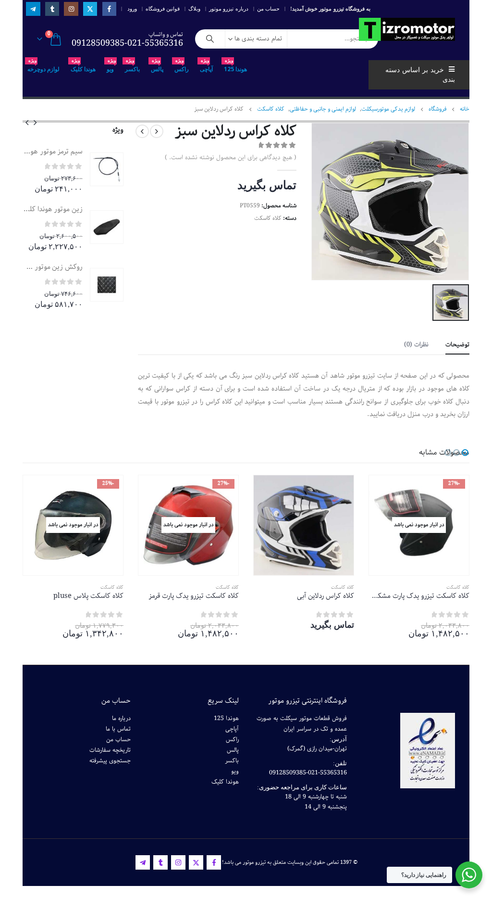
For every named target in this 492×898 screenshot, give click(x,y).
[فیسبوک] (109, 9)
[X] (90, 9)
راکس (181, 66)
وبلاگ (194, 9)
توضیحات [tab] (457, 344)
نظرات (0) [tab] (416, 344)
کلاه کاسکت (268, 218)
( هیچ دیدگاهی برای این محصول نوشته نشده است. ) (230, 157)
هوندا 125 (235, 66)
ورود (132, 9)
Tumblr (160, 862)
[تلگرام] (33, 9)
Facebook (214, 862)
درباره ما (121, 718)
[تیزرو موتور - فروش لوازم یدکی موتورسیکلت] (407, 29)
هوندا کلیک (83, 66)
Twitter (196, 862)
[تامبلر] (52, 9)
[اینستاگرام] (71, 9)
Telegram (142, 862)
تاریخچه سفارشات (110, 750)
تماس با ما (118, 729)
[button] (35, 122)
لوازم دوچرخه (43, 66)
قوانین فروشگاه (163, 9)
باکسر (132, 66)
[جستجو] (210, 39)
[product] (106, 169)
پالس (157, 66)
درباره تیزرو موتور (228, 9)
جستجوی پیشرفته (110, 761)
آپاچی (206, 66)
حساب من (268, 9)
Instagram (178, 862)
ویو (111, 66)
